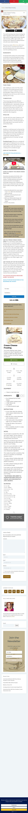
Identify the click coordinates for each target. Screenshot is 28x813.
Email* (4, 560)
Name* (4, 554)
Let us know (13, 518)
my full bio (13, 616)
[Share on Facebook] (4, 1)
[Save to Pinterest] (14, 1)
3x (22, 395)
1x (17, 395)
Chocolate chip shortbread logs (11, 314)
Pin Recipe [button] (14, 364)
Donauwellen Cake (8, 320)
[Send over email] (23, 1)
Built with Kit (14, 300)
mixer (9, 191)
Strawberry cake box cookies (11, 317)
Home (3, 7)
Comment (5, 538)
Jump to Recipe (11, 30)
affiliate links (15, 45)
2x (20, 395)
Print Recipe (19, 30)
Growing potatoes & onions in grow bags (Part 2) (12, 687)
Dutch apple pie (7, 323)
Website (4, 565)
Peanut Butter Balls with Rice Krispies (10, 682)
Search (4, 623)
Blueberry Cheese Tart (7, 684)
